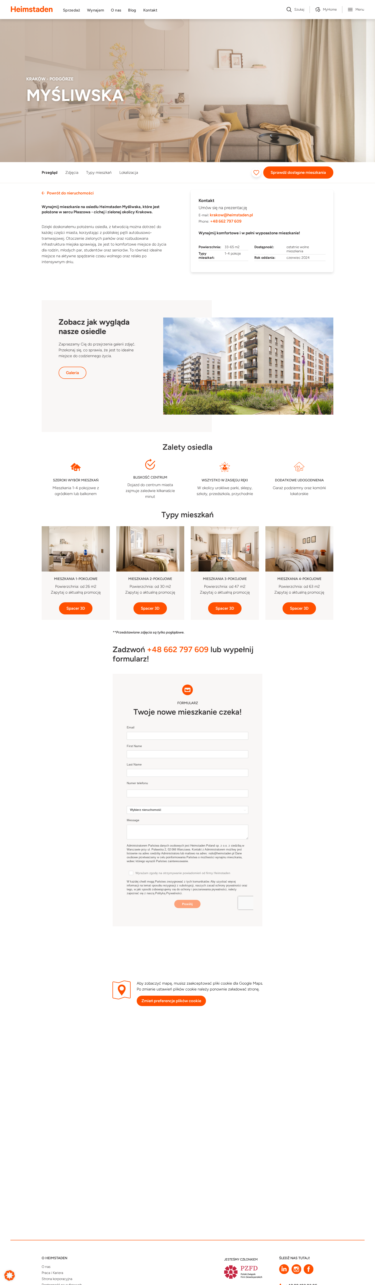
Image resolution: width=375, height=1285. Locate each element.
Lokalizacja (128, 172)
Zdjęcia (71, 172)
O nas (116, 10)
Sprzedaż (71, 10)
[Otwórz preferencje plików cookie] (9, 1275)
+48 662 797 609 (226, 221)
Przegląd (50, 172)
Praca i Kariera (52, 1273)
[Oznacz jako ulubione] (256, 172)
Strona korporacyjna (57, 1279)
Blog (132, 10)
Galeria (72, 372)
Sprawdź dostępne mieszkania (298, 172)
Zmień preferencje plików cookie (171, 1000)
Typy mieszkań (99, 172)
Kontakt (150, 10)
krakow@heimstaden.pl (231, 215)
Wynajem (95, 10)
